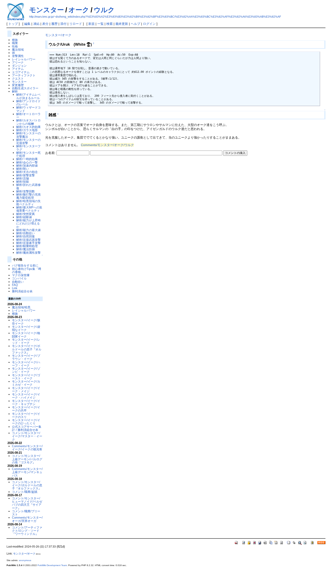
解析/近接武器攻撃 (28, 239)
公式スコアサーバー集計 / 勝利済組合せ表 (26, 428)
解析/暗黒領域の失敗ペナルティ (28, 202)
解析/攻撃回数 (25, 191)
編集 (27, 24)
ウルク (104, 10)
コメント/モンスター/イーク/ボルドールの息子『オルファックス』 (27, 485)
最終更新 (121, 24)
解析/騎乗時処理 (27, 246)
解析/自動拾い (25, 233)
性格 (15, 46)
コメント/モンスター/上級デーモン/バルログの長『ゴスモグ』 (27, 459)
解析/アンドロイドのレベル (28, 102)
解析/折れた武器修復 (28, 186)
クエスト (18, 78)
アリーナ (18, 62)
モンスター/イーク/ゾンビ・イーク (26, 370)
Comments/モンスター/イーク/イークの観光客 (27, 447)
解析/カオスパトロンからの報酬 (28, 122)
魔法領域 (18, 49)
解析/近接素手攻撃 (28, 243)
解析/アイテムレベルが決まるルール (28, 96)
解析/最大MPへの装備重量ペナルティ (29, 209)
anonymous (25, 560)
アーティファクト (23, 75)
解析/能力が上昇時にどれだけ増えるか (28, 224)
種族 (15, 40)
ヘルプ (135, 24)
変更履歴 (18, 85)
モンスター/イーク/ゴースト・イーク (26, 376)
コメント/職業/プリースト (26, 513)
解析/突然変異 (25, 214)
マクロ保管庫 (21, 275)
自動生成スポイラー (25, 88)
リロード (75, 24)
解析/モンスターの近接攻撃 (28, 141)
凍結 (36, 24)
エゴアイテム (21, 72)
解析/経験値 (24, 217)
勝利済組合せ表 (22, 291)
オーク (78, 10)
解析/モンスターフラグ (28, 147)
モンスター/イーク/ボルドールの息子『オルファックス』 (26, 349)
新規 (91, 24)
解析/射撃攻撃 (25, 175)
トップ (13, 24)
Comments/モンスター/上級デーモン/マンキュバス (27, 472)
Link (14, 288)
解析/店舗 (22, 178)
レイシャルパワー (23, 59)
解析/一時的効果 (27, 159)
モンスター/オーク (58, 35)
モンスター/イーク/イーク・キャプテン (26, 402)
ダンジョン (19, 65)
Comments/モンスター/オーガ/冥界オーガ (27, 519)
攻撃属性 (18, 56)
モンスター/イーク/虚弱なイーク (26, 328)
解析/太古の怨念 (27, 172)
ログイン (149, 24)
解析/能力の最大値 (28, 230)
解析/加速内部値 (27, 165)
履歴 (54, 24)
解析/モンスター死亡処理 (28, 154)
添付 (63, 24)
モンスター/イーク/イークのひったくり (26, 421)
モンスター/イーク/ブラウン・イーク (26, 357)
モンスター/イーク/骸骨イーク (26, 322)
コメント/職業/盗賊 (24, 491)
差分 (45, 24)
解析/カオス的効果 (28, 127)
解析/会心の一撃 (27, 162)
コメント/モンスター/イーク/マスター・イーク (27, 436)
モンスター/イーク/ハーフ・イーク (26, 364)
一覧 (100, 24)
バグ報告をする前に (25, 265)
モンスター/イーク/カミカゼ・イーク (26, 383)
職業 (15, 43)
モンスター (46, 10)
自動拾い (18, 281)
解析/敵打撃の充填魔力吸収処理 (28, 196)
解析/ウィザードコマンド (28, 109)
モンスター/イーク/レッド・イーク (26, 341)
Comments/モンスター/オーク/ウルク (107, 145)
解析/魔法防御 (25, 249)
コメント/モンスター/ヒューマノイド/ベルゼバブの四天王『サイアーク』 (27, 503)
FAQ (15, 285)
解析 (15, 91)
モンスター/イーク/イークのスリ (26, 415)
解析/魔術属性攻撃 (28, 252)
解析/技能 (22, 181)
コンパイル (19, 278)
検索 (109, 24)
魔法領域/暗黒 (21, 307)
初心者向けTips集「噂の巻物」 (26, 270)
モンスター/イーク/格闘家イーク (26, 334)
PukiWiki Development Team (52, 565)
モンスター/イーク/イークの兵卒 (26, 409)
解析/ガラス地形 (27, 130)
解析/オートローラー (28, 115)
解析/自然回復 (25, 236)
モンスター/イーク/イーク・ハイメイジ (26, 396)
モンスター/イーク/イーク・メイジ (26, 389)
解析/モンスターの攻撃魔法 (28, 135)
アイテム (18, 69)
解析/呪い (22, 168)
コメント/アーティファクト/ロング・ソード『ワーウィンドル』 (27, 531)
